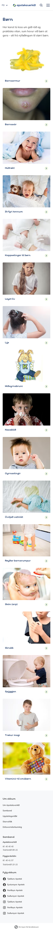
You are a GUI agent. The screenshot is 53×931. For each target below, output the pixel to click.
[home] (24, 5)
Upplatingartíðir (10, 816)
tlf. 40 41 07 (8, 860)
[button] (47, 5)
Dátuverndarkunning (12, 827)
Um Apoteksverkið (11, 805)
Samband (7, 810)
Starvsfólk (7, 821)
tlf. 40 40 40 (8, 846)
